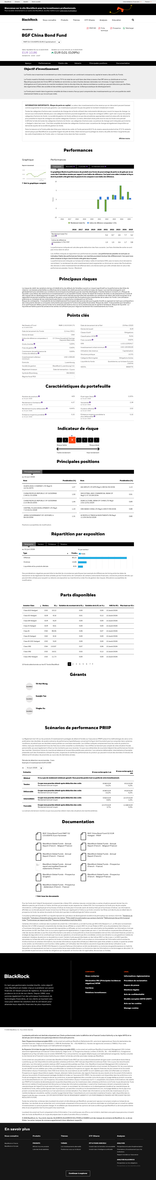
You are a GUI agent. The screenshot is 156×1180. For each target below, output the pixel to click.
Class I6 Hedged (30, 636)
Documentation (123, 63)
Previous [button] (67, 664)
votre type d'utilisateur (68, 11)
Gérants (77, 63)
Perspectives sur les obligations (127, 1163)
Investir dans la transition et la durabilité (102, 1146)
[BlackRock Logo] (17, 977)
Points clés (63, 63)
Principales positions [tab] (32, 472)
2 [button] (72, 664)
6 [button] (86, 664)
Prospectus (117, 28)
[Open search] (133, 20)
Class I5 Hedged (30, 626)
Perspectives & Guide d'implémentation (130, 1146)
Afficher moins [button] (124, 138)
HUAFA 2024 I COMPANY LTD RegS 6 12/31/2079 (38, 487)
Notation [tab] (64, 544)
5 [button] (83, 664)
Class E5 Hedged (30, 615)
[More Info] (74, 166)
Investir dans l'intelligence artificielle (101, 1149)
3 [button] (76, 664)
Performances (44, 63)
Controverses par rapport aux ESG (39, 920)
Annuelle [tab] (69, 166)
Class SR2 (27, 646)
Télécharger (130, 28)
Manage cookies (131, 1008)
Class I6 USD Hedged (32, 641)
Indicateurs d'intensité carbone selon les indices (47, 918)
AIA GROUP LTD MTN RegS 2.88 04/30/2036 (98, 487)
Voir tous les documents (48, 896)
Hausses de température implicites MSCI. (67, 920)
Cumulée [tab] (82, 166)
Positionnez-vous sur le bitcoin (71, 1149)
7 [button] (90, 664)
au (23, 768)
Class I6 (26, 631)
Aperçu (28, 63)
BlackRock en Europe (11, 1146)
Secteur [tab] (41, 544)
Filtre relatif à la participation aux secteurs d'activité (84, 918)
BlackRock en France (11, 1143)
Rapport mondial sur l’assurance (127, 1154)
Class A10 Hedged (31, 610)
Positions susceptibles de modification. (37, 525)
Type (25, 553)
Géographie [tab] (28, 544)
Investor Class (28, 606)
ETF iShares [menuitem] (90, 20)
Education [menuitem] (116, 20)
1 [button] (69, 664)
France (147, 2)
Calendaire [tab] (57, 166)
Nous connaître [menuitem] (49, 20)
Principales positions (98, 63)
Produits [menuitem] (64, 20)
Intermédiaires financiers (131, 2)
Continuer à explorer (78, 1173)
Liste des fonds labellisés (41, 1149)
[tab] (35, 173)
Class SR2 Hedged (31, 657)
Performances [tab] (58, 160)
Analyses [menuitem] (103, 20)
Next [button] (92, 664)
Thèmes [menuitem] (76, 20)
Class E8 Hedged (30, 621)
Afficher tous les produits (41, 1146)
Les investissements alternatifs (71, 1146)
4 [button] (79, 664)
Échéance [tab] (52, 544)
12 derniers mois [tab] (98, 166)
